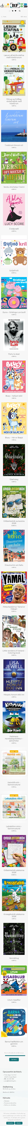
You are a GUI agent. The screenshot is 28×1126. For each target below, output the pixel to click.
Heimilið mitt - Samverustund (14, 783)
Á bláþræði (14, 229)
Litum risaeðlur (14, 1000)
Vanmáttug (14, 958)
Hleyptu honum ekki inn (14, 695)
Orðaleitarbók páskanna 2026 (14, 871)
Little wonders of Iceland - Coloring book (14, 652)
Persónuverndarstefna (10, 1103)
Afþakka (19, 1123)
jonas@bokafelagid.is (10, 1081)
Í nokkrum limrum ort (14, 145)
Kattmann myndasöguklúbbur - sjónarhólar (14, 738)
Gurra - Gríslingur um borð (14, 312)
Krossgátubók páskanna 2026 (14, 915)
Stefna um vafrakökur (10, 1105)
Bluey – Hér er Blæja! (14, 438)
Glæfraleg (14, 479)
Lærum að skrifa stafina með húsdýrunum (14, 56)
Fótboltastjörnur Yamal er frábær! (14, 608)
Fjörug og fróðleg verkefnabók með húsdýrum (14, 101)
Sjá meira (14, 1059)
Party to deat (14, 354)
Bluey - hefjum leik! (14, 396)
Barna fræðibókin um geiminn (14, 1043)
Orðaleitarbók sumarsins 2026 (14, 522)
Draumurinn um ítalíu (14, 565)
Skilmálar (6, 1101)
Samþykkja (10, 1123)
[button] (9, 11)
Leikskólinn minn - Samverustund (14, 827)
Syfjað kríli (14, 270)
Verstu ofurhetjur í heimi (14, 187)
